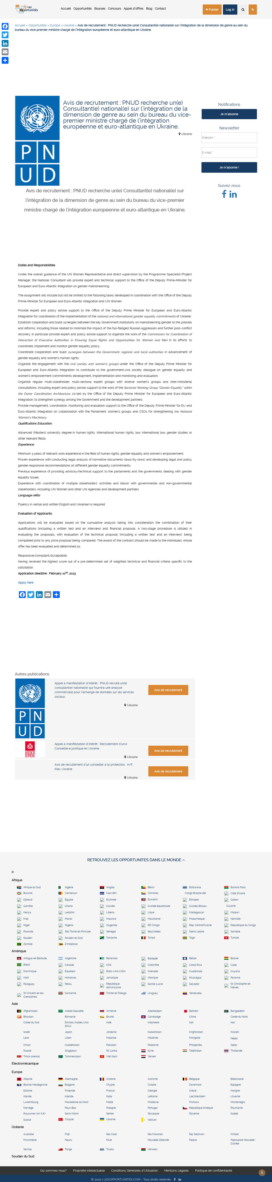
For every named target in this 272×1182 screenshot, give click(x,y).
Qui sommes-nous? (53, 1173)
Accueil (66, 8)
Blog (149, 8)
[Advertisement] (136, 66)
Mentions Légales (176, 1173)
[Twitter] (5, 35)
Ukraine (69, 25)
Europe (55, 25)
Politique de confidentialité (213, 1173)
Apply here (25, 582)
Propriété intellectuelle (89, 1173)
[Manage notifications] (262, 1172)
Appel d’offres (133, 8)
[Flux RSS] (252, 9)
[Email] (5, 52)
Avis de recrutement (168, 690)
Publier (213, 9)
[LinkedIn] (5, 43)
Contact (160, 8)
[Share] (5, 60)
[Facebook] (5, 26)
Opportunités (83, 8)
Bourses (99, 8)
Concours (114, 8)
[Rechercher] (243, 9)
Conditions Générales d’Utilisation (134, 1173)
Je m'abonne (229, 114)
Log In (230, 9)
